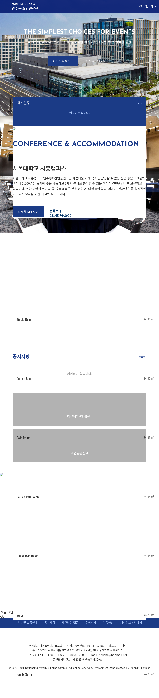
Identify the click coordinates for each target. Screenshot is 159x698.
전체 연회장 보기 (63, 61)
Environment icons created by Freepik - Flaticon (122, 667)
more (139, 103)
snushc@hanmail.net (113, 655)
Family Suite (24, 674)
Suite (19, 615)
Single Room (24, 319)
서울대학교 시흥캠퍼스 (27, 6)
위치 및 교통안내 (96, 61)
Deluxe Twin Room (28, 496)
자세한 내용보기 (28, 211)
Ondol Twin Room (27, 556)
